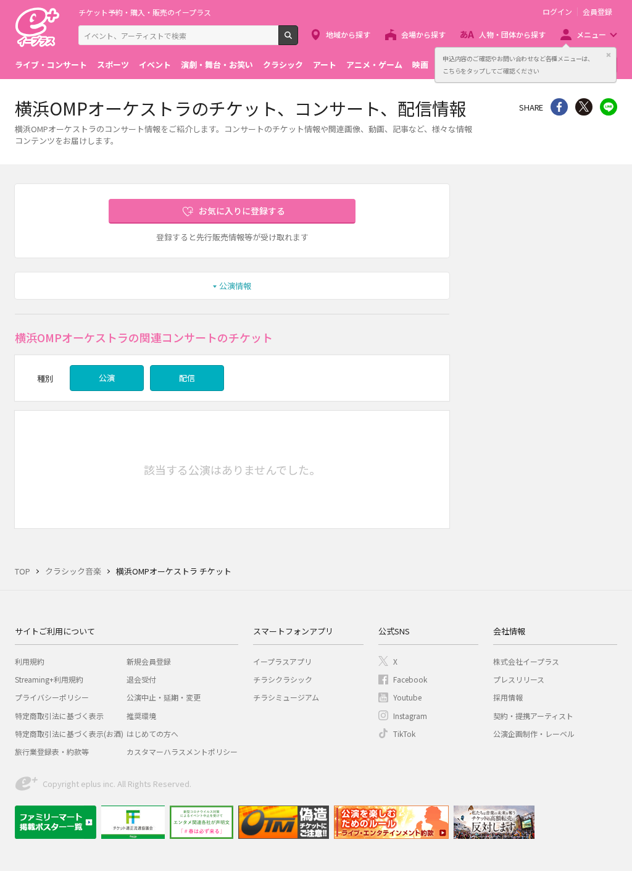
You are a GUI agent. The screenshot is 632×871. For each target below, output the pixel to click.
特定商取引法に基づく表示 (59, 715)
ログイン (557, 11)
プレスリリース (518, 679)
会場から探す (423, 34)
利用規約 (29, 661)
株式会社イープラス (526, 661)
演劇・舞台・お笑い (217, 64)
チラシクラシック (282, 679)
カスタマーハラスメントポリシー (182, 751)
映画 (420, 64)
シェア (559, 107)
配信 (187, 378)
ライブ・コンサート (51, 64)
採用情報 (508, 697)
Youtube (407, 697)
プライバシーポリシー (52, 697)
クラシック (283, 64)
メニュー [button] (591, 34)
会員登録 (597, 11)
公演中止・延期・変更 (164, 697)
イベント (155, 64)
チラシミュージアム (286, 697)
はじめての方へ (152, 733)
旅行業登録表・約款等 (52, 751)
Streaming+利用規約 (49, 679)
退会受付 (141, 679)
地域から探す (348, 34)
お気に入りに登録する (242, 210)
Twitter (583, 107)
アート (324, 64)
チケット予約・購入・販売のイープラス (144, 12)
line (608, 107)
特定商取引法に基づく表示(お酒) (69, 733)
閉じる (608, 55)
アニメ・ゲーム (374, 64)
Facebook (410, 679)
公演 (107, 378)
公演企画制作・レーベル (534, 733)
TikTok (404, 733)
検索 (297, 40)
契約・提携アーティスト (533, 715)
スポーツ (113, 64)
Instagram (410, 715)
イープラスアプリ (282, 661)
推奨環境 (141, 715)
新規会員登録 (149, 661)
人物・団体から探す (512, 34)
